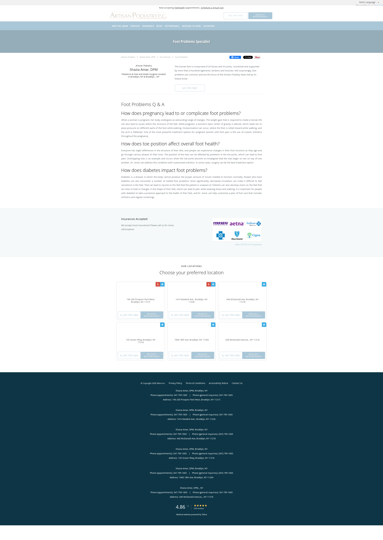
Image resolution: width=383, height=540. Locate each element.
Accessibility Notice (218, 383)
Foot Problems (181, 57)
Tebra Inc (161, 383)
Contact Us (237, 383)
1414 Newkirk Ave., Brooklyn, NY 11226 (192, 300)
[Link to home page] (134, 15)
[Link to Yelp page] (158, 284)
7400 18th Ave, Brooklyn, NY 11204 (191, 340)
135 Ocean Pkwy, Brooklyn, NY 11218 (140, 341)
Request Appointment (152, 315)
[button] (260, 15)
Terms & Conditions (195, 383)
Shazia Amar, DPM (147, 57)
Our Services (165, 57)
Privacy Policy (175, 383)
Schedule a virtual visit (212, 7)
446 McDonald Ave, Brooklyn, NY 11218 (242, 300)
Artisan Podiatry (128, 57)
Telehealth (179, 7)
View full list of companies (248, 244)
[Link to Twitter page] (162, 284)
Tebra (204, 514)
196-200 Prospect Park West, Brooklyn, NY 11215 (141, 300)
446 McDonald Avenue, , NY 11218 (242, 340)
